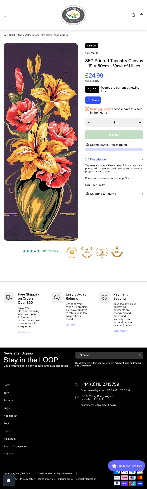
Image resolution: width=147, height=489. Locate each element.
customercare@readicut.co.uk (98, 404)
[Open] (9, 480)
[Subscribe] (138, 355)
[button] (141, 15)
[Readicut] (73, 15)
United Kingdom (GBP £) (16, 473)
